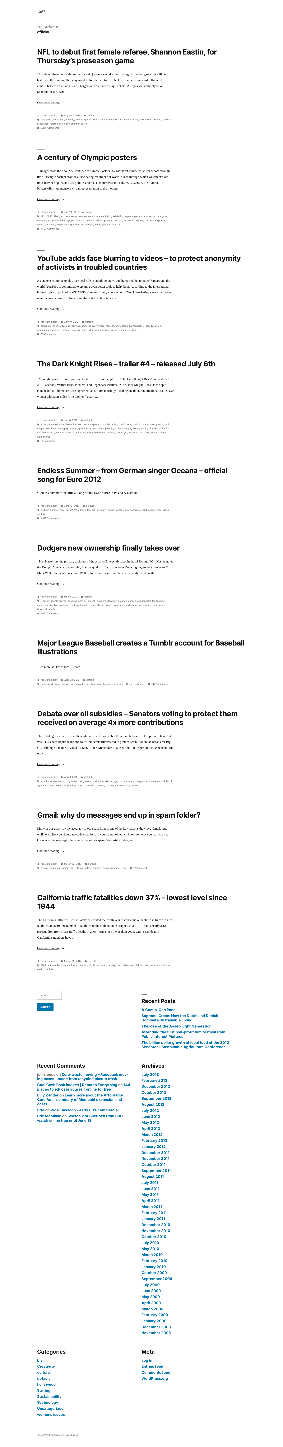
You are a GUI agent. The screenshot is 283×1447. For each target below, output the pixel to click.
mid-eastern (110, 119)
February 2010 (154, 1261)
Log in (147, 1360)
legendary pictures (147, 428)
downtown (113, 601)
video (90, 330)
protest (66, 330)
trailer (154, 432)
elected (109, 781)
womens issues (51, 1414)
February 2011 (154, 1213)
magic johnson (45, 605)
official (156, 119)
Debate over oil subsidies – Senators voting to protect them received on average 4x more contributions (137, 718)
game (87, 119)
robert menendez (86, 785)
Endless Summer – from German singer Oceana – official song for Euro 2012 (132, 475)
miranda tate (79, 432)
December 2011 (156, 1152)
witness (123, 330)
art (62, 216)
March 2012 (152, 1134)
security (97, 868)
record (127, 220)
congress (84, 781)
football (91, 510)
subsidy (110, 785)
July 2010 (150, 1242)
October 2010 (154, 1236)
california (72, 965)
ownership (118, 605)
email (58, 868)
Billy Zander (48, 1095)
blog (67, 326)
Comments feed (156, 1372)
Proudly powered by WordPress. (60, 1435)
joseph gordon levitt (116, 428)
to (135, 684)
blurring (76, 326)
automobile (53, 965)
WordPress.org (155, 1378)
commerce (71, 216)
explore (129, 216)
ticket (40, 609)
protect (56, 330)
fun (87, 684)
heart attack (123, 965)
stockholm (49, 224)
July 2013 (150, 1074)
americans (46, 781)
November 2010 (156, 1231)
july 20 (132, 428)
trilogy (162, 432)
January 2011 (153, 1218)
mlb (86, 605)
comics (136, 424)
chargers (45, 119)
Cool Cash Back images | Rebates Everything (77, 1085)
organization (44, 330)
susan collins (122, 785)
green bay (97, 119)
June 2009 (151, 1291)
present (118, 220)
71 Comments (48, 441)
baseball (72, 601)
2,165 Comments (50, 127)
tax (132, 785)
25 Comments (48, 334)
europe (82, 510)
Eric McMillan (49, 1116)
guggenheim (144, 601)
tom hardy (144, 432)
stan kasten (159, 605)
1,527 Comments (50, 228)
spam (106, 868)
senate (100, 785)
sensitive (76, 330)
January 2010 (154, 1267)
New (92, 605)
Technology (47, 1402)
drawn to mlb (77, 684)
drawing (55, 684)
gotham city (84, 428)
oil (171, 781)
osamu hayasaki (85, 220)
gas (117, 781)
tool (84, 330)
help (72, 868)
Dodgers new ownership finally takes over (108, 547)
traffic (40, 969)
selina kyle (121, 432)
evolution (106, 216)
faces (115, 326)
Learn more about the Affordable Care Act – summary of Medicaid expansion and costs (80, 1099)
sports (139, 220)
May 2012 (150, 1122)
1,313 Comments (50, 518)
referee (54, 123)
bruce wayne (90, 424)
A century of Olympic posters (87, 157)
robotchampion (49, 115)
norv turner (146, 119)
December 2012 (156, 1086)
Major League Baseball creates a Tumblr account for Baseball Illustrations (140, 647)
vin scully (50, 609)
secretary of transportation (155, 965)
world (97, 224)
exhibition (118, 216)
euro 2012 (71, 510)
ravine (138, 605)
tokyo (59, 224)
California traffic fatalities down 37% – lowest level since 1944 (132, 902)
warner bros (43, 436)
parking (129, 605)
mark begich (138, 781)
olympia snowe (45, 785)
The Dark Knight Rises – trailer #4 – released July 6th (126, 363)
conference (58, 119)
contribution (97, 781)
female (79, 119)
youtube (132, 330)
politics (99, 220)
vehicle (49, 969)
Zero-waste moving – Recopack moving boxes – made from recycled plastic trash (83, 1076)
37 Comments (140, 868)
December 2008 (156, 1327)
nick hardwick (130, 119)
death (103, 965)
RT (133, 220)
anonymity (58, 326)
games (138, 216)
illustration (96, 684)
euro (62, 510)
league (107, 684)
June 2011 (150, 1188)
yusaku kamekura (111, 224)
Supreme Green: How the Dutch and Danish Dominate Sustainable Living (180, 1017)
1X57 (41, 12)
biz (40, 1360)
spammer (115, 868)
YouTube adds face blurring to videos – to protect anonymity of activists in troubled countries (139, 262)
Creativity (46, 1366)
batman (77, 424)
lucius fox (164, 428)
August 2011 (153, 1176)
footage (123, 326)
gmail (65, 868)
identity (149, 326)
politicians (60, 785)
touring (68, 224)
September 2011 (156, 1170)
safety (88, 868)
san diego (64, 123)
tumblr (140, 684)
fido (40, 1110)
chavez (92, 601)
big (68, 781)
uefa (159, 510)
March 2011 (152, 1206)
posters (108, 220)
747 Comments (159, 684)
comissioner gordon (152, 424)
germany (101, 510)
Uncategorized (50, 1408)
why (124, 868)
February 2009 (155, 1315)
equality (69, 119)
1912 (43, 216)
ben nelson (59, 781)
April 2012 (151, 1128)
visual (76, 224)
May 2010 (150, 1249)
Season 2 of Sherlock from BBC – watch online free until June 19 (81, 1118)
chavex (82, 601)
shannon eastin (79, 123)
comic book (125, 424)
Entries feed (152, 1366)
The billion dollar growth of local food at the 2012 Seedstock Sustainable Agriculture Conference (185, 1044)
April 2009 (151, 1303)
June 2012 (151, 1116)
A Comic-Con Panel (159, 1010)
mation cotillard (45, 432)
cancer (82, 965)
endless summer (49, 510)
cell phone (93, 965)
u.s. (137, 785)
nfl (120, 119)
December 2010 (156, 1224)
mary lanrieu (153, 781)
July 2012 (150, 1110)
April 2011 (150, 1200)
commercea (84, 216)
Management (61, 605)
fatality (111, 965)
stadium (147, 605)
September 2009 (157, 1279)
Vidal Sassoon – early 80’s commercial (84, 1110)
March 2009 (152, 1309)
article (44, 868)
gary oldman (70, 428)
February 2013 (154, 1080)
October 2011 (154, 1164)
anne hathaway (56, 424)
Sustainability (49, 1396)
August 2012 (153, 1104)
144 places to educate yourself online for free (83, 1087)
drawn (65, 684)
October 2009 (154, 1272)
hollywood (46, 1384)
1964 (56, 216)
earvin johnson (128, 601)
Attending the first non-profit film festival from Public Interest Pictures (183, 1034)
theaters (133, 432)
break (74, 781)
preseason (42, 123)
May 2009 (151, 1297)
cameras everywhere (93, 326)
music (111, 510)
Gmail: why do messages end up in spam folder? (118, 815)
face (108, 326)
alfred (44, 424)
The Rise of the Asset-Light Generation (177, 1026)
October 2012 (154, 1092)
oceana (134, 510)
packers (166, 119)
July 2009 (151, 1285)
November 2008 (156, 1333)
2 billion (45, 601)
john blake (98, 428)
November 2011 (156, 1158)
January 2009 (154, 1321)
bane (69, 424)
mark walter (76, 605)
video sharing (102, 330)
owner (108, 605)
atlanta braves (58, 601)
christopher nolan (107, 424)
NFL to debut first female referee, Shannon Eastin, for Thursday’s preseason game (127, 56)
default (91, 115)
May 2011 (150, 1194)
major (115, 684)
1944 (43, 965)
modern (51, 220)
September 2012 (156, 1098)
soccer (151, 510)
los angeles (158, 601)
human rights (136, 326)
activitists (46, 326)
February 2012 (154, 1140)
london (152, 216)
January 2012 (154, 1146)
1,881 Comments (50, 613)
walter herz (87, 224)
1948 (49, 216)
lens (145, 216)
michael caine (63, 432)
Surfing (43, 1390)
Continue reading (50, 102)
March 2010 (152, 1254)
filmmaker (56, 428)
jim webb (125, 781)
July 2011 (150, 1182)
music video (122, 510)
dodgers (101, 601)
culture (96, 216)
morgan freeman (96, 432)
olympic (70, 220)
